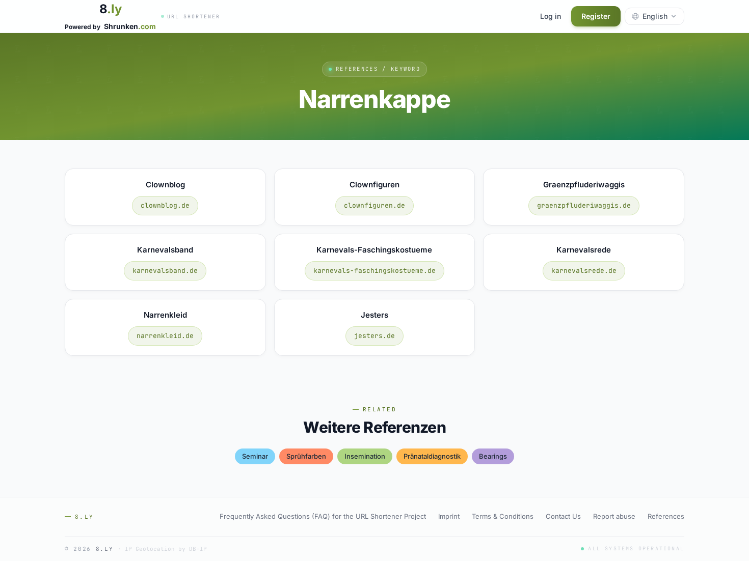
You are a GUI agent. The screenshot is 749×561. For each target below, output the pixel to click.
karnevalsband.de (165, 270)
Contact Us (563, 516)
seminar (255, 456)
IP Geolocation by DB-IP (166, 548)
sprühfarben (306, 456)
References (666, 516)
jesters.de (374, 335)
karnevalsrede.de (584, 270)
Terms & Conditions (502, 516)
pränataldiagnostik (432, 456)
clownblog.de (165, 205)
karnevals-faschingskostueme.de (374, 270)
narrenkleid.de (165, 335)
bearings (493, 456)
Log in (550, 16)
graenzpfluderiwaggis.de (584, 205)
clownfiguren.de (374, 205)
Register (595, 16)
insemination (364, 456)
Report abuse (614, 516)
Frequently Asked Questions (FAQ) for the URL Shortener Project (323, 516)
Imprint (449, 516)
